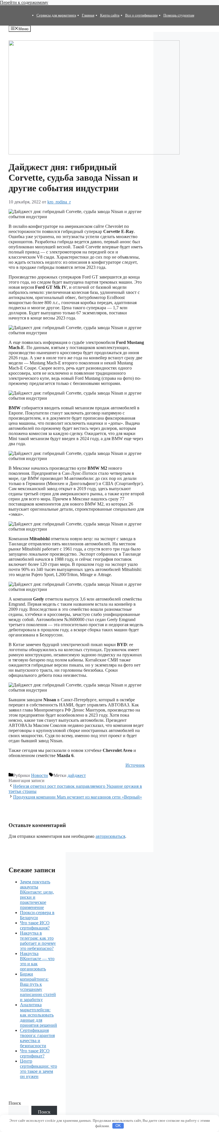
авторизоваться (110, 836)
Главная (88, 15)
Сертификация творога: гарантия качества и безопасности (37, 1038)
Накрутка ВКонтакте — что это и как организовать (37, 961)
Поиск (15, 1103)
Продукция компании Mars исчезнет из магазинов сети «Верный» (77, 797)
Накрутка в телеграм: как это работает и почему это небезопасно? (38, 941)
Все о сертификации (141, 15)
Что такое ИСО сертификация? (35, 925)
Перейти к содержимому (24, 2)
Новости (39, 775)
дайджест (77, 775)
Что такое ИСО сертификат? (35, 1053)
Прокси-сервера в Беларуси (37, 915)
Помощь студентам (178, 15)
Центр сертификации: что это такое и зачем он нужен (38, 1069)
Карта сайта (109, 15)
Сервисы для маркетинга (56, 15)
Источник (135, 765)
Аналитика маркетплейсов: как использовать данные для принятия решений (38, 1015)
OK (118, 1125)
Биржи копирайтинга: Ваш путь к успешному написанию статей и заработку (38, 987)
